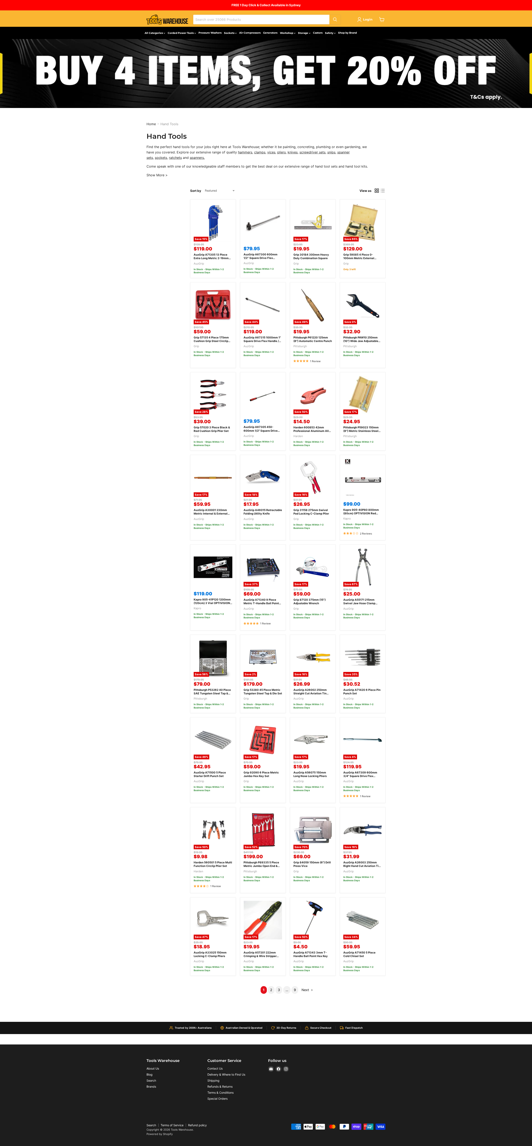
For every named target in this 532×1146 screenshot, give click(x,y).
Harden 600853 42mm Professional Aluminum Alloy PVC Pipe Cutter (312, 431)
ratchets (175, 158)
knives (293, 152)
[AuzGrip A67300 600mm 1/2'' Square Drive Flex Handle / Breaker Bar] (263, 222)
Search (151, 1080)
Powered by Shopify (160, 1134)
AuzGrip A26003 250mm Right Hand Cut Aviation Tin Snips (361, 866)
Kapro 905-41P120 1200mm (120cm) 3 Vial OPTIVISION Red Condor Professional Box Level (213, 605)
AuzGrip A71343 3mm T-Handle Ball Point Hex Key (310, 954)
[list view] (382, 191)
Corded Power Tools (181, 32)
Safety (329, 32)
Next (306, 990)
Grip (296, 263)
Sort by (195, 190)
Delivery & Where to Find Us (226, 1074)
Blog (150, 1074)
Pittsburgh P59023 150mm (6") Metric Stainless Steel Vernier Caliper (361, 431)
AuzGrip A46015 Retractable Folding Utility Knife (263, 511)
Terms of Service (172, 1125)
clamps (259, 152)
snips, (331, 152)
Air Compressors (250, 32)
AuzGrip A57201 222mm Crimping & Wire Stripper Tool (260, 956)
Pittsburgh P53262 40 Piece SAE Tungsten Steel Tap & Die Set (212, 693)
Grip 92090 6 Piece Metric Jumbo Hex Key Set (261, 774)
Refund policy (197, 1125)
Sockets (229, 32)
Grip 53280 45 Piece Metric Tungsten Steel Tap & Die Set (263, 691)
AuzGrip (199, 263)
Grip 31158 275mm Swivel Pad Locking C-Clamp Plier (311, 511)
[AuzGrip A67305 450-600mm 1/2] (263, 395)
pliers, (282, 152)
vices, (271, 152)
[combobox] (261, 19)
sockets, (161, 158)
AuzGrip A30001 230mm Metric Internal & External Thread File (211, 513)
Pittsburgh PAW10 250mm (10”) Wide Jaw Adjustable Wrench (360, 341)
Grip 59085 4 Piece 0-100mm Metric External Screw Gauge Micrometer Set (360, 260)
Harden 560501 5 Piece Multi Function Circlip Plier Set (213, 864)
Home (151, 124)
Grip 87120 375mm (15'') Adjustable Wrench (309, 601)
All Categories (154, 32)
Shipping (213, 1080)
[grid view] (377, 191)
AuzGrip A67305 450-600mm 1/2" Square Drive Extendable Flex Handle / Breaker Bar (261, 432)
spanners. (197, 158)
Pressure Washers (210, 32)
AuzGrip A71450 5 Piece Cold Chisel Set (359, 954)
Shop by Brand (347, 32)
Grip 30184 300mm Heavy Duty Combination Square (311, 256)
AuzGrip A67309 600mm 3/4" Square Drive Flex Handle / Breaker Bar (360, 776)
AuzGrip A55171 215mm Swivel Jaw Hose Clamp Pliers (359, 603)
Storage (303, 32)
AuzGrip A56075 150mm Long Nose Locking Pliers (310, 774)
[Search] (335, 19)
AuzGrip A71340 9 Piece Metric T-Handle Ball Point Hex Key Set (261, 603)
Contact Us (215, 1068)
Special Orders (217, 1098)
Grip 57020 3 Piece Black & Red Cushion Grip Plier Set (212, 429)
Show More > (157, 175)
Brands (151, 1086)
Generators (270, 32)
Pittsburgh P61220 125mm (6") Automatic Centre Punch (312, 339)
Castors (318, 32)
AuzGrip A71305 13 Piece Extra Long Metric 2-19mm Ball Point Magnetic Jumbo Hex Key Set (211, 260)
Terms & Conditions (220, 1092)
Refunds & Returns (220, 1086)
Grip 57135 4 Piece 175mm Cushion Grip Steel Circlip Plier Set (211, 341)
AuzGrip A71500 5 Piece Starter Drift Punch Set (210, 774)
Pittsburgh (300, 346)
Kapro (347, 518)
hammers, (245, 152)
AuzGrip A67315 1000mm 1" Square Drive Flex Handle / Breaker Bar (262, 341)
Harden (298, 436)
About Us (153, 1068)
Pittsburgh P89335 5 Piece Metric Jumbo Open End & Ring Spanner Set (261, 866)
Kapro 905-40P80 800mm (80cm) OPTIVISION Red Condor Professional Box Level (361, 515)
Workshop (287, 32)
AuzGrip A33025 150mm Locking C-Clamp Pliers (210, 954)
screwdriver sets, (312, 152)
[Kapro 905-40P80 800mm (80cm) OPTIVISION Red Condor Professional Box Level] (362, 477)
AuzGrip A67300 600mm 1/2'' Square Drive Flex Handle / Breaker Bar (260, 258)
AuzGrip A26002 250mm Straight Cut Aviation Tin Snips (310, 693)
